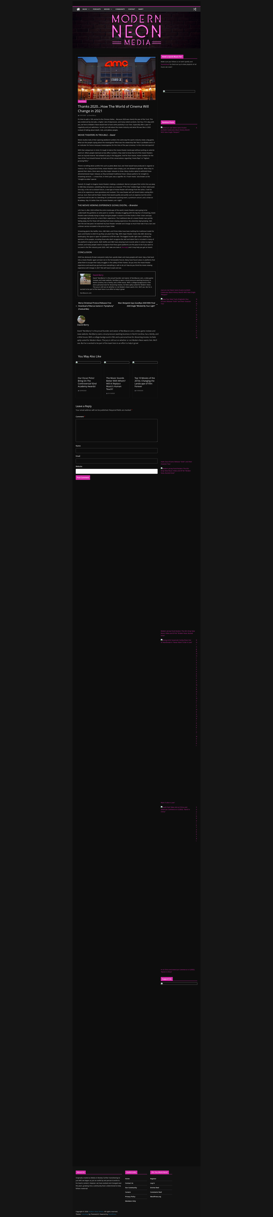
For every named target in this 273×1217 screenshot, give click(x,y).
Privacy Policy (130, 1197)
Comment (80, 416)
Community (120, 9)
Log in (152, 1183)
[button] (88, 9)
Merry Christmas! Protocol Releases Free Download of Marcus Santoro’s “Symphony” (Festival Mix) (96, 306)
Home (127, 1179)
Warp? (140, 9)
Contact (131, 9)
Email (78, 456)
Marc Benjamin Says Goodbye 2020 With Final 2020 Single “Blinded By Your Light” (136, 304)
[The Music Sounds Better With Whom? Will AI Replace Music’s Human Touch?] (116, 363)
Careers (128, 1192)
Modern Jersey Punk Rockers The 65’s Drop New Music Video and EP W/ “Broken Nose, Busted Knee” (178, 633)
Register (153, 1179)
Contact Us (129, 1183)
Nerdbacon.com (85, 293)
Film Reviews (82, 101)
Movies (107, 9)
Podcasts (97, 9)
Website (79, 466)
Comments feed (156, 1192)
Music (85, 9)
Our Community (131, 1188)
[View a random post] (194, 9)
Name (78, 446)
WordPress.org (155, 1197)
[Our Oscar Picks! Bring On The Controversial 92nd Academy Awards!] (88, 363)
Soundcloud (165, 64)
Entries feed (154, 1188)
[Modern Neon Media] (78, 9)
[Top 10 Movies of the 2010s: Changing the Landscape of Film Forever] (145, 363)
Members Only (130, 1201)
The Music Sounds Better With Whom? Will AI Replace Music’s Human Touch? (116, 384)
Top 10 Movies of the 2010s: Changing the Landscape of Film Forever (145, 382)
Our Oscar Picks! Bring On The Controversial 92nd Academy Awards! (87, 382)
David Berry (92, 115)
